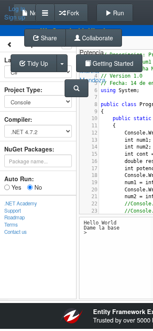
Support (12, 210)
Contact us (15, 231)
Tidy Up (37, 63)
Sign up (14, 17)
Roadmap (14, 217)
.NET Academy (20, 203)
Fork (72, 12)
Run (117, 12)
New (35, 12)
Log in (16, 8)
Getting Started (112, 63)
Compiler (17, 119)
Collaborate (96, 38)
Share (48, 38)
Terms (11, 224)
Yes (15, 187)
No (37, 187)
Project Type (22, 89)
